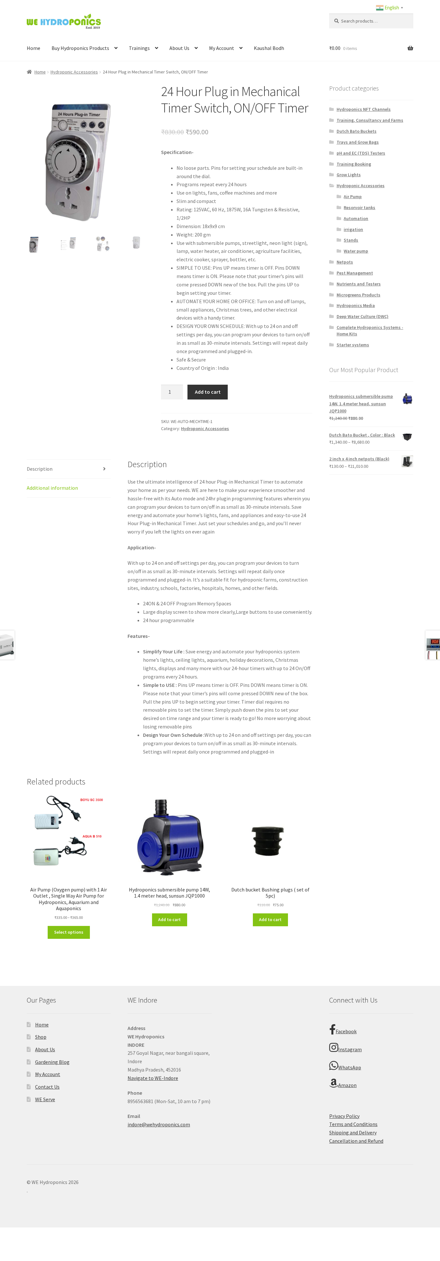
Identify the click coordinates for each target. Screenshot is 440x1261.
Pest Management (355, 273)
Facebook (346, 1031)
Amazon (347, 1085)
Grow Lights (349, 175)
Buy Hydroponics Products (80, 48)
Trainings (139, 48)
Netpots (345, 262)
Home (33, 48)
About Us (179, 48)
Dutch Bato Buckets (357, 131)
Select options (68, 932)
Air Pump (353, 196)
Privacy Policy (344, 1116)
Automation (356, 218)
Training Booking (354, 164)
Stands (351, 240)
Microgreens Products (358, 295)
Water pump (356, 251)
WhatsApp (349, 1067)
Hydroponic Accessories (74, 72)
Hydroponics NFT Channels (364, 109)
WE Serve (45, 1099)
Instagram (350, 1049)
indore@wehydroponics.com (159, 1124)
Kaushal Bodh (269, 48)
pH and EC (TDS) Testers (361, 153)
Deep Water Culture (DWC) (362, 316)
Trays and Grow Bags (358, 142)
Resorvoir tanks (359, 207)
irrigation (353, 229)
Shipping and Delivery (353, 1132)
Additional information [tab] (52, 488)
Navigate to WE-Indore (153, 1078)
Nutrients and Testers (359, 284)
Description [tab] (40, 469)
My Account (221, 48)
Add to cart (208, 392)
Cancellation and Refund (356, 1141)
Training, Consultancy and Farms (370, 120)
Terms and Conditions (353, 1124)
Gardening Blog (52, 1062)
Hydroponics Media (356, 305)
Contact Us (47, 1086)
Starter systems (353, 345)
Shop (40, 1037)
